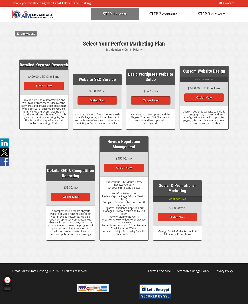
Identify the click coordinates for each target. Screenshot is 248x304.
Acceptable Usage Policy (192, 271)
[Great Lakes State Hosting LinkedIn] (4, 143)
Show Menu (27, 33)
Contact (228, 3)
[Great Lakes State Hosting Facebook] (4, 161)
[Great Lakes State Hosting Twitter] (4, 152)
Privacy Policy (224, 271)
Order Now (44, 86)
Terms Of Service (159, 271)
